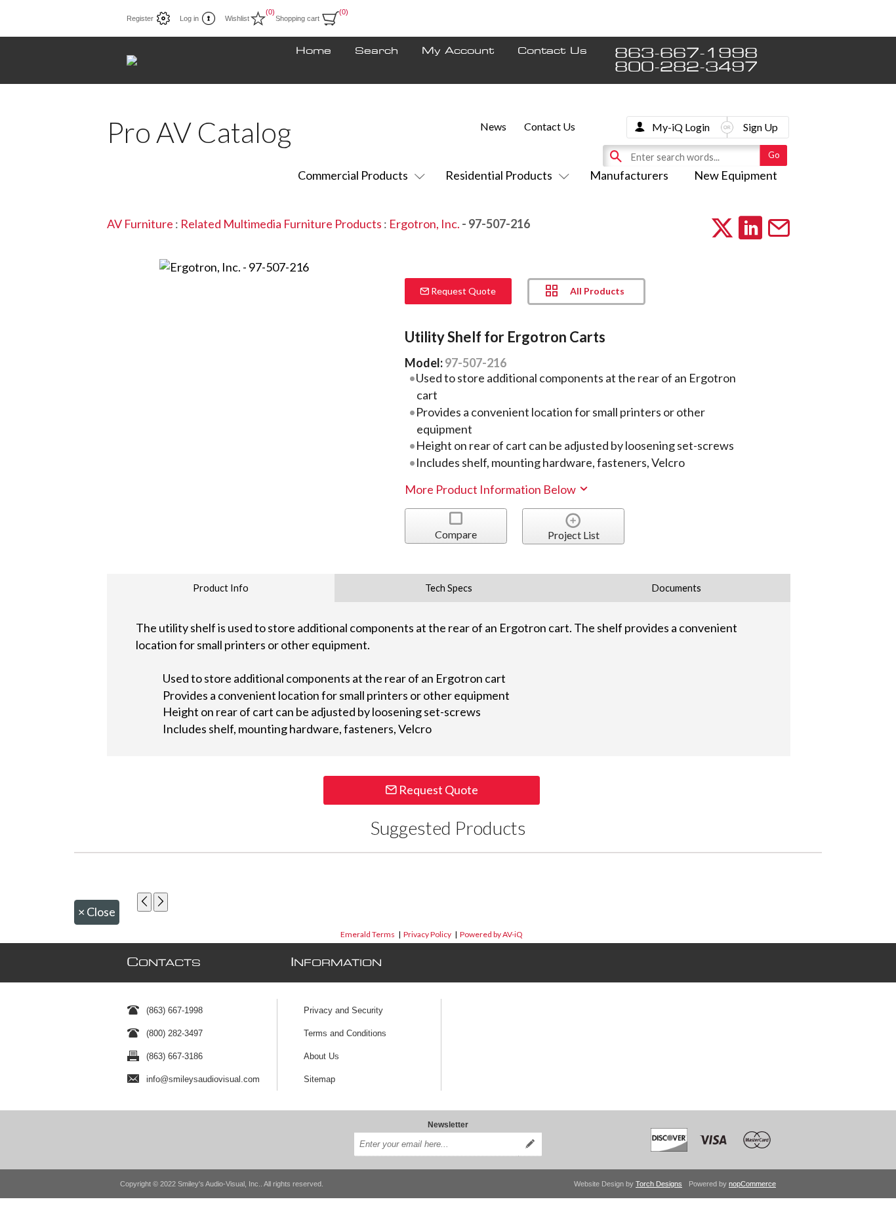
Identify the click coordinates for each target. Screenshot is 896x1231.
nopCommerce (752, 1184)
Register (140, 18)
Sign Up (760, 127)
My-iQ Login (681, 127)
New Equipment (735, 175)
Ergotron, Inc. (424, 223)
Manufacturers (629, 175)
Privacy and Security (343, 1010)
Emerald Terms (367, 934)
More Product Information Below (491, 489)
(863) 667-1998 (174, 1010)
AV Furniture (140, 223)
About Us (321, 1056)
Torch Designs (659, 1184)
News (493, 126)
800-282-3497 (686, 67)
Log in (189, 18)
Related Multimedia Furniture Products (281, 223)
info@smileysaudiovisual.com (203, 1079)
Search (376, 51)
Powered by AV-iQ (491, 934)
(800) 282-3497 (174, 1033)
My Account (458, 51)
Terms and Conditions (345, 1033)
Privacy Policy (427, 934)
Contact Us (552, 51)
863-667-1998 (686, 53)
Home (313, 51)
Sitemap (319, 1079)
